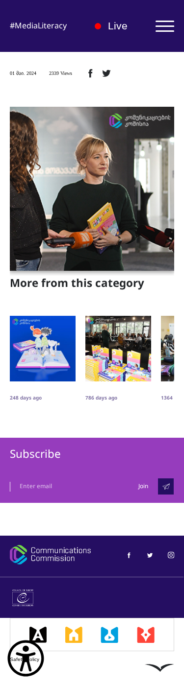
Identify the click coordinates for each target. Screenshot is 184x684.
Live (117, 25)
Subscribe (35, 454)
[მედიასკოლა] (73, 634)
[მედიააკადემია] (38, 634)
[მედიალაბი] (109, 634)
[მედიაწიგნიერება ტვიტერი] (150, 554)
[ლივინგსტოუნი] (159, 667)
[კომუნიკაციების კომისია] (50, 555)
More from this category (77, 283)
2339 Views (60, 73)
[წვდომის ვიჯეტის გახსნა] (25, 658)
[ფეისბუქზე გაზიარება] (90, 73)
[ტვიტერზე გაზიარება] (106, 73)
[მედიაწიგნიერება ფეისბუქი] (129, 554)
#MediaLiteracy (38, 25)
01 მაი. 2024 (23, 73)
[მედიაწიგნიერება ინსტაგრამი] (171, 554)
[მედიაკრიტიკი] (146, 634)
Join (143, 486)
